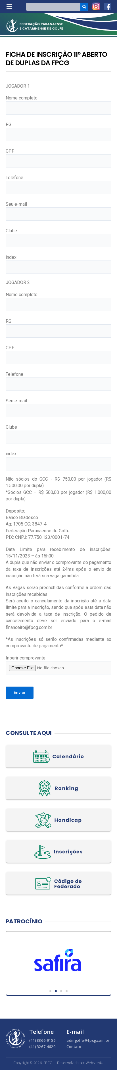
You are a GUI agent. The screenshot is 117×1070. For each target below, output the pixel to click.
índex (11, 257)
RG (8, 124)
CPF (10, 151)
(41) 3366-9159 (42, 1040)
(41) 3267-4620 (42, 1046)
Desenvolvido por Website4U (80, 1062)
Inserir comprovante (25, 658)
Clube (11, 230)
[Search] (84, 7)
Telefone (14, 177)
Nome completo (21, 98)
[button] (9, 6)
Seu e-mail (16, 204)
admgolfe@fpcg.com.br (88, 1040)
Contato (73, 1046)
